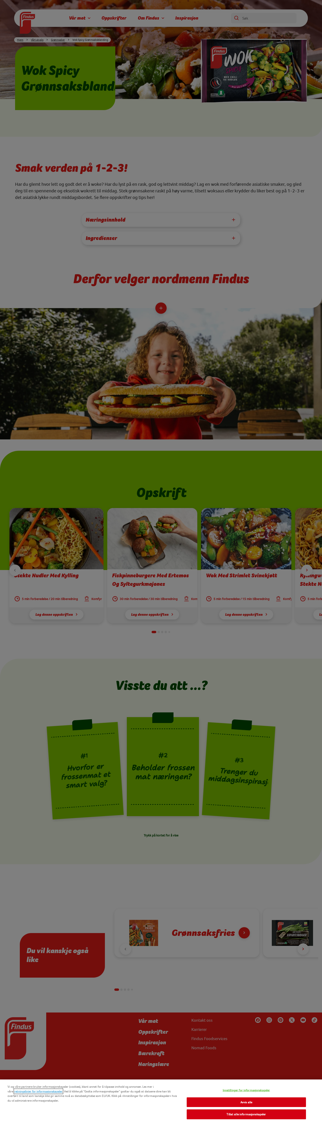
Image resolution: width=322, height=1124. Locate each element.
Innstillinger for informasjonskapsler (246, 1090)
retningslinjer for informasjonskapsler (38, 1091)
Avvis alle (246, 1102)
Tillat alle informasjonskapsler (246, 1114)
